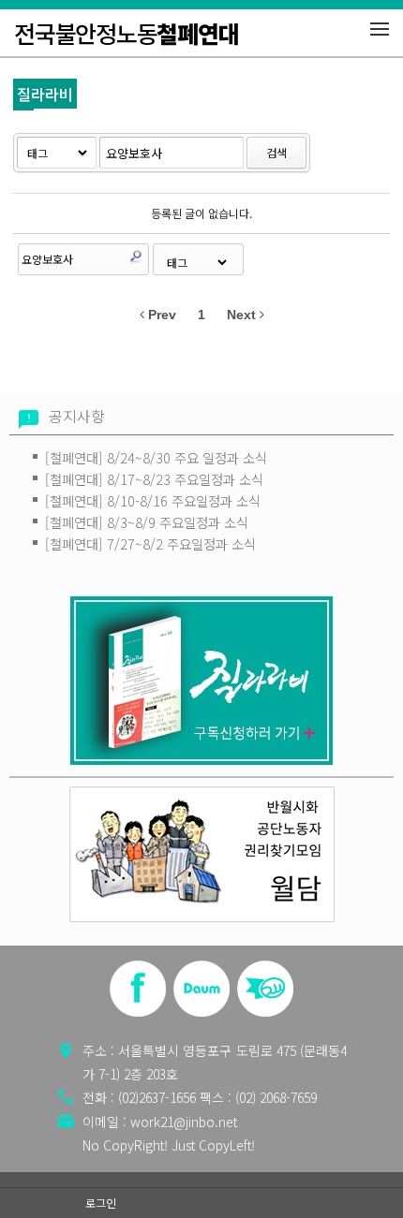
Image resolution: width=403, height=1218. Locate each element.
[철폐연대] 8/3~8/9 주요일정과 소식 (146, 522)
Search (135, 256)
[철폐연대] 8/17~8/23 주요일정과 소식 (154, 479)
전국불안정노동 (126, 33)
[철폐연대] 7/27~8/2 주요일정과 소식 (150, 543)
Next (243, 314)
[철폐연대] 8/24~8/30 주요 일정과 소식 (156, 457)
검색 (276, 152)
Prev (160, 314)
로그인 (100, 1203)
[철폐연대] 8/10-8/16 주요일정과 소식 (153, 500)
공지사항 (77, 416)
